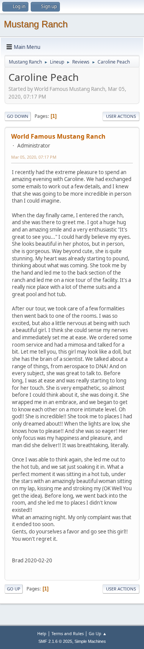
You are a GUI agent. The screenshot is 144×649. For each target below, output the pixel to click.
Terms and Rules (67, 633)
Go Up (13, 589)
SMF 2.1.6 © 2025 (55, 641)
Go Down (17, 116)
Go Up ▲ (98, 633)
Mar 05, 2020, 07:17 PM (33, 157)
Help (41, 633)
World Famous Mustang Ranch (58, 136)
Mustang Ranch (36, 24)
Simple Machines (90, 641)
